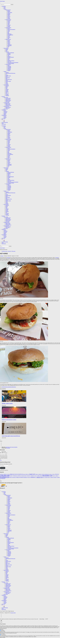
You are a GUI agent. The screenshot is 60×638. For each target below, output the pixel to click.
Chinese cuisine (8, 98)
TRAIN (33, 477)
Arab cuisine (6, 108)
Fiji (6, 74)
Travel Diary (4, 6)
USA (6, 50)
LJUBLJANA (5, 475)
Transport (5, 112)
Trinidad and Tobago (11, 63)
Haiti (8, 58)
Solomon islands (8, 81)
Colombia (7, 89)
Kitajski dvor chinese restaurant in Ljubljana (9, 419)
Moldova (9, 14)
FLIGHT (32, 474)
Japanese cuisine (8, 219)
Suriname (7, 93)
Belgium (9, 41)
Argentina (7, 85)
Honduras (9, 68)
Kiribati (7, 194)
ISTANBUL (50, 474)
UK (36, 477)
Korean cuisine (8, 100)
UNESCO (40, 477)
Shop (2, 123)
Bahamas (9, 53)
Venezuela (7, 95)
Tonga (7, 82)
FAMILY (27, 474)
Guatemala (9, 67)
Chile (6, 88)
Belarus (9, 10)
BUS (12, 474)
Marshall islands (8, 75)
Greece (9, 31)
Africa (5, 7)
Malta (8, 152)
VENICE (49, 477)
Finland (9, 22)
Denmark (9, 20)
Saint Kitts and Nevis (11, 60)
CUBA (24, 474)
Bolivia (7, 86)
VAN (46, 477)
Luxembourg (9, 44)
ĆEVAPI (3, 478)
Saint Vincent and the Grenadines (13, 62)
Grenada (9, 177)
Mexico (7, 169)
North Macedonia (10, 34)
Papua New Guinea (9, 79)
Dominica (9, 56)
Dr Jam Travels (2, 1)
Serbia (9, 36)
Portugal (9, 35)
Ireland (9, 43)
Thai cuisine (7, 101)
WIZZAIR (55, 477)
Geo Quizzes (4, 124)
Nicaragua (9, 69)
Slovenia (9, 37)
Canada (7, 49)
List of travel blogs (5, 122)
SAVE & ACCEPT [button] (2, 637)
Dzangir (2, 255)
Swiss (8, 46)
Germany (9, 42)
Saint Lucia (9, 61)
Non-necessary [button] (2, 633)
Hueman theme (13, 612)
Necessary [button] (1, 629)
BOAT (9, 474)
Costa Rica (9, 66)
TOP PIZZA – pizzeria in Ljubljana (7, 403)
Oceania (5, 71)
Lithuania (9, 144)
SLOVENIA (4, 477)
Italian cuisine (8, 104)
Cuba (8, 55)
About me (3, 118)
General (5, 110)
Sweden (9, 26)
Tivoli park (57, 257)
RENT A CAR (40, 475)
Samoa (7, 80)
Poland (9, 15)
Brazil (6, 87)
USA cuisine (7, 227)
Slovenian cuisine (8, 105)
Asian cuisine (6, 97)
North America (6, 48)
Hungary (9, 13)
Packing (5, 113)
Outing (5, 116)
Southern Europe (8, 27)
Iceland (9, 23)
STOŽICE (18, 477)
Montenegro (9, 33)
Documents (5, 111)
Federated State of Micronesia (10, 73)
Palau (6, 78)
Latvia (8, 24)
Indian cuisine (8, 99)
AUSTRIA (2, 474)
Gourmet (3, 96)
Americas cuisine (6, 106)
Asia (4, 127)
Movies (5, 117)
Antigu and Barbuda (11, 52)
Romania (9, 135)
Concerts (5, 236)
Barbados (9, 54)
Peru (6, 92)
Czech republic (10, 12)
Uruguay (7, 94)
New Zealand (8, 77)
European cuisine (6, 102)
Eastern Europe (8, 9)
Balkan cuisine (8, 103)
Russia (9, 16)
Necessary (2, 630)
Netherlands (9, 45)
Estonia (9, 21)
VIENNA (52, 477)
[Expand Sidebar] (0, 479)
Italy (8, 32)
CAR (16, 474)
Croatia (9, 30)
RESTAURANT (47, 475)
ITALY (57, 474)
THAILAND (25, 477)
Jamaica (9, 59)
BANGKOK (5, 474)
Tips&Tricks (4, 109)
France (9, 161)
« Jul (0, 460)
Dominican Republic (11, 57)
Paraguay (7, 211)
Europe (5, 8)
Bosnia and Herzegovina (11, 29)
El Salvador (9, 186)
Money (5, 114)
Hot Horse (8, 257)
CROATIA (20, 474)
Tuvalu (7, 202)
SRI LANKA (14, 477)
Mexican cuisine (8, 107)
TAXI (21, 477)
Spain (8, 38)
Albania (9, 28)
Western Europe (8, 39)
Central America (8, 64)
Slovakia (9, 17)
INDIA (43, 474)
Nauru (7, 76)
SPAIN (10, 477)
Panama (9, 70)
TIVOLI (29, 477)
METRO (19, 475)
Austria (9, 40)
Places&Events (4, 115)
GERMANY (40, 474)
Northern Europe (8, 19)
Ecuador (7, 90)
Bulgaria (9, 11)
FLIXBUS (36, 474)
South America (6, 84)
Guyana (7, 91)
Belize (8, 65)
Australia (7, 72)
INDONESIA (47, 474)
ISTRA (54, 474)
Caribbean (7, 51)
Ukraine (9, 18)
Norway (9, 25)
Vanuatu (7, 83)
